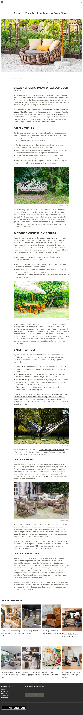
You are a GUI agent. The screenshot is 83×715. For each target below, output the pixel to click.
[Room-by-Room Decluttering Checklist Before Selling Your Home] (11, 616)
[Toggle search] (81, 2)
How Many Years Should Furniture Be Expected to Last (51, 632)
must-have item (52, 238)
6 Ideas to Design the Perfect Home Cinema (30, 632)
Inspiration (9, 6)
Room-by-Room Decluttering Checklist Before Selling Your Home (10, 633)
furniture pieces (59, 114)
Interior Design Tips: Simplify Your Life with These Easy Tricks (10, 674)
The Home (22, 78)
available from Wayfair (51, 476)
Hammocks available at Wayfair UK (51, 450)
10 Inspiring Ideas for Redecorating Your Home (50, 673)
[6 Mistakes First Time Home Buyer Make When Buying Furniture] (72, 658)
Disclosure (4, 697)
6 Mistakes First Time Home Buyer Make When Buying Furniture (71, 674)
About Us (3, 689)
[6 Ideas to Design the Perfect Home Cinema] (31, 616)
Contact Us (4, 691)
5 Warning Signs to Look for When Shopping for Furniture (31, 673)
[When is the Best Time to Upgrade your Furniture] (72, 619)
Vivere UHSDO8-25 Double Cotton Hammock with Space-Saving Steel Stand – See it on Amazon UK (41, 396)
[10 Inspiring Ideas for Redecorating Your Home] (51, 658)
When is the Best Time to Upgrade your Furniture (70, 635)
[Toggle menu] (2, 2)
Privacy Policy (5, 693)
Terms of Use (5, 695)
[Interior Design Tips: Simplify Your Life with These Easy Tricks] (11, 658)
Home (2, 6)
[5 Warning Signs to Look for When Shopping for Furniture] (31, 658)
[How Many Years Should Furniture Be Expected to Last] (51, 616)
